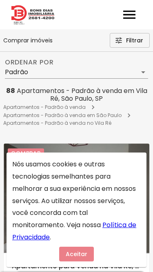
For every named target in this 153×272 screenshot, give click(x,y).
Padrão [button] (16, 72)
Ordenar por (29, 62)
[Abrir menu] (129, 15)
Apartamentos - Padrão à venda (44, 107)
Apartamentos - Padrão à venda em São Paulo (62, 115)
